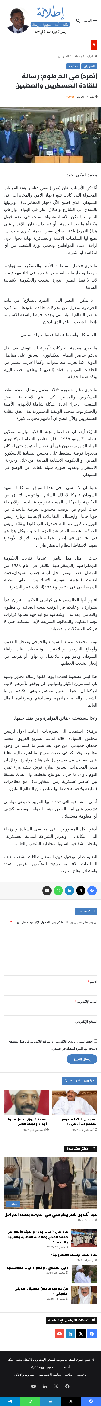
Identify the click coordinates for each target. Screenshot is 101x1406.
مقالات (76, 56)
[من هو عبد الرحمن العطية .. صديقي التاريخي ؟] (84, 1295)
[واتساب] (58, 890)
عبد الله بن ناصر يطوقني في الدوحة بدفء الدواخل (50, 1214)
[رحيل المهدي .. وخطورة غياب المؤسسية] (84, 1274)
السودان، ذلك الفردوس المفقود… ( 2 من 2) (79, 1121)
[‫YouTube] (59, 1333)
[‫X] (80, 890)
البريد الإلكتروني (85, 1001)
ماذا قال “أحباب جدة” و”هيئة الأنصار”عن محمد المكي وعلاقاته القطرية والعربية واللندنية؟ (37, 1237)
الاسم (92, 981)
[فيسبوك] (92, 890)
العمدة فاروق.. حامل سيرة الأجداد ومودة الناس (52, 45)
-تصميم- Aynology (44, 1367)
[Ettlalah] (38, 20)
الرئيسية (89, 56)
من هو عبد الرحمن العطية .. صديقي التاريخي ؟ (41, 1291)
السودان (63, 56)
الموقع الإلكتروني (86, 1021)
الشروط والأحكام (24, 1374)
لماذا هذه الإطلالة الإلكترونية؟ (74, 1255)
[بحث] (78, 22)
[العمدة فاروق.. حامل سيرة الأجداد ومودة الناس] (26, 1102)
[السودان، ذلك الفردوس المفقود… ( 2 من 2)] (74, 1102)
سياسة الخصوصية (50, 1374)
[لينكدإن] (69, 890)
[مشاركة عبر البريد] (47, 890)
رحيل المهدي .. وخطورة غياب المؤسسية (37, 1268)
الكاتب (69, 1374)
